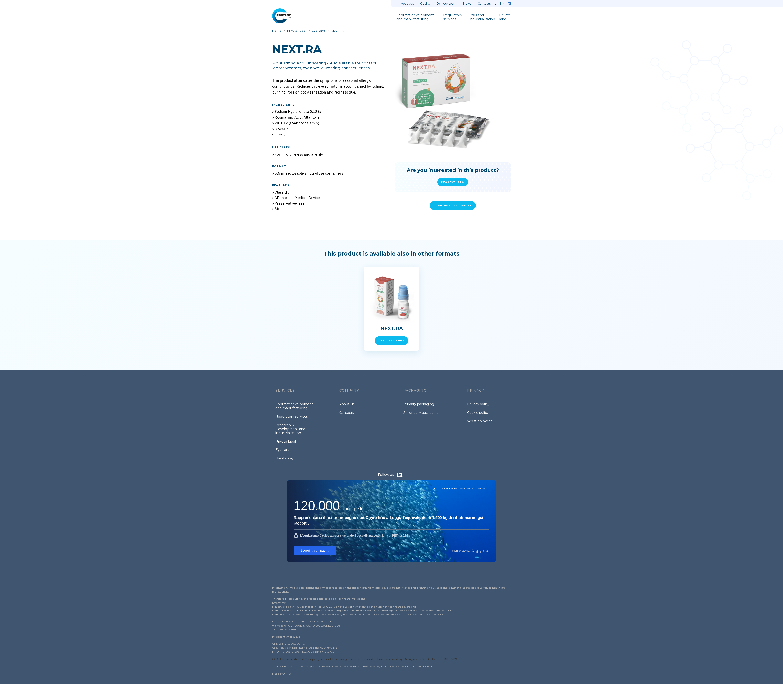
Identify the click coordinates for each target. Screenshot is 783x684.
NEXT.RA (337, 30)
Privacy (475, 390)
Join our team (447, 4)
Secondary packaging (421, 413)
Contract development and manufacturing (294, 406)
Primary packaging (418, 404)
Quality (425, 4)
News (467, 4)
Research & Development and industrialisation (290, 429)
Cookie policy (478, 413)
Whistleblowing (480, 421)
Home (276, 30)
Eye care (318, 30)
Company (349, 390)
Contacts (484, 4)
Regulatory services (291, 417)
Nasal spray (284, 458)
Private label (296, 30)
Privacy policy (478, 404)
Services (285, 390)
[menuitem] (417, 17)
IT (503, 4)
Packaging (415, 390)
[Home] (283, 15)
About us (407, 4)
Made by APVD (281, 673)
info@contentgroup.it (286, 636)
